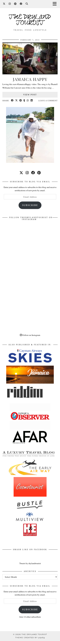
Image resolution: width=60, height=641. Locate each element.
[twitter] (21, 172)
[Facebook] (21, 4)
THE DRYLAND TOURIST (34, 634)
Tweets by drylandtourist (30, 563)
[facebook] (33, 172)
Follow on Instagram (31, 335)
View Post (30, 94)
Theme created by (30, 638)
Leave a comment (48, 101)
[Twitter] (4, 4)
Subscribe (30, 205)
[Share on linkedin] (32, 100)
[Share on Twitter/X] (16, 100)
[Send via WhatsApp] (28, 100)
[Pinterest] (15, 4)
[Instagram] (10, 4)
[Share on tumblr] (24, 100)
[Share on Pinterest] (21, 100)
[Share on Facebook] (12, 100)
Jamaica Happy (30, 79)
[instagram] (27, 172)
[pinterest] (39, 172)
